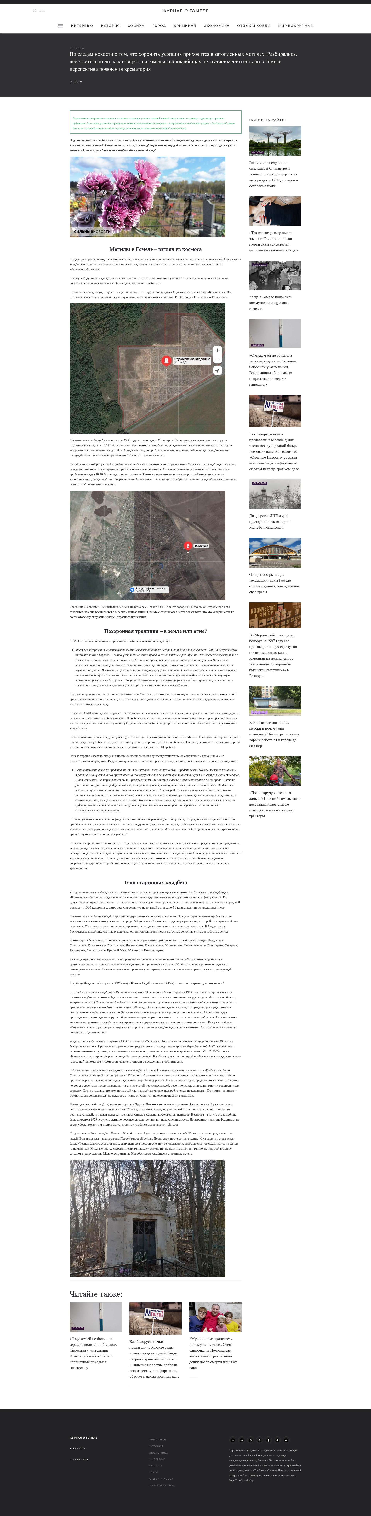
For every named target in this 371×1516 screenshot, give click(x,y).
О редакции (79, 1459)
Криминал (185, 25)
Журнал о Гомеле (185, 11)
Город (159, 25)
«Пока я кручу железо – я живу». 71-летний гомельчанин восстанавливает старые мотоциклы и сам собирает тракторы (274, 804)
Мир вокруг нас (295, 25)
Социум (136, 25)
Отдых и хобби (254, 25)
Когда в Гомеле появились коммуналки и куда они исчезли (270, 302)
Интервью (82, 25)
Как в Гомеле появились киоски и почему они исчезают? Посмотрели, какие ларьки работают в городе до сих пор (274, 734)
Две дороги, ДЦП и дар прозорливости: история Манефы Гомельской (269, 521)
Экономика (217, 25)
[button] (60, 25)
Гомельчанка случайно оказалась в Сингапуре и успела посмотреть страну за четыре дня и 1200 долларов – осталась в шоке (273, 174)
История (110, 25)
